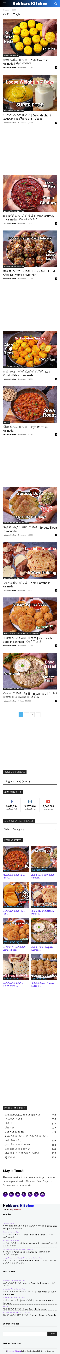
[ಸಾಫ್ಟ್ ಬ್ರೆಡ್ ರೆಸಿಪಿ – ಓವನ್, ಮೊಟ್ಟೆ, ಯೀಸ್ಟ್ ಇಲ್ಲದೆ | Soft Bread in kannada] (16, 967)
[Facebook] (5, 1194)
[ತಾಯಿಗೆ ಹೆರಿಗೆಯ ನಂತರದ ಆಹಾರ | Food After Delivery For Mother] (30, 249)
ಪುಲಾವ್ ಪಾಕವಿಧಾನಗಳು (11, 1232)
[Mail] (17, 1194)
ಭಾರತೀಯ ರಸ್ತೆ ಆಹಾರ (11, 1241)
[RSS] (30, 1194)
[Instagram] (11, 1194)
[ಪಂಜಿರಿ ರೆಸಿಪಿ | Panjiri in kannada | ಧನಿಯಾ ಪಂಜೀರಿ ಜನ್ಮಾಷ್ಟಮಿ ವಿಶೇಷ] (30, 671)
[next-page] (38, 714)
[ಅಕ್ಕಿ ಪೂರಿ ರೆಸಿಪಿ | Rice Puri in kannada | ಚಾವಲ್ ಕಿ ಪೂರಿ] (16, 895)
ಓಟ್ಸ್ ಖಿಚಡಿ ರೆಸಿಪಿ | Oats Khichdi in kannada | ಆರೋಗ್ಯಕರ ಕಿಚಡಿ (27, 117)
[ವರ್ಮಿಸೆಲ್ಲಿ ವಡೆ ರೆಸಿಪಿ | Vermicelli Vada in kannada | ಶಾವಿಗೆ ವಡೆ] (30, 616)
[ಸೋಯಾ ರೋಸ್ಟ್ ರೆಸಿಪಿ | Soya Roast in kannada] (30, 405)
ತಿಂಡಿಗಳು (6, 422)
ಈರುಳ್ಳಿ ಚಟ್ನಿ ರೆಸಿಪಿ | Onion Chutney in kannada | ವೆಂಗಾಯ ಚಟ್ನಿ (28, 217)
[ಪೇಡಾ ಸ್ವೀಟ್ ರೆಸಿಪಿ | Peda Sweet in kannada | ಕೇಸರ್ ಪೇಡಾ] (30, 38)
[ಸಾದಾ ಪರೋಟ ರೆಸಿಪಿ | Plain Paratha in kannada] (30, 560)
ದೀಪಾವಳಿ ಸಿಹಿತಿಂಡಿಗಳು (11, 55)
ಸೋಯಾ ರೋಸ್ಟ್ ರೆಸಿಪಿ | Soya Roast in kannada (24, 1309)
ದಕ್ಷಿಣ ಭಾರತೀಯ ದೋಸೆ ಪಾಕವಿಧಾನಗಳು (16, 523)
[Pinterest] (23, 1194)
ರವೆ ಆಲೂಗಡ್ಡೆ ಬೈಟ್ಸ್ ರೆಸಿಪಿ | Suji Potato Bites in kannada (26, 373)
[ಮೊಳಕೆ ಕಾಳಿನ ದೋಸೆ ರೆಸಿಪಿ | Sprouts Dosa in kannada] (30, 505)
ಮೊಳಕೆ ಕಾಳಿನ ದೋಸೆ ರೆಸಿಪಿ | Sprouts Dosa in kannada (29, 1315)
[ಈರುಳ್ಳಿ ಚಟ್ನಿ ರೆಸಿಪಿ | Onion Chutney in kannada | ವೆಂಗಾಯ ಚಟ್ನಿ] (30, 193)
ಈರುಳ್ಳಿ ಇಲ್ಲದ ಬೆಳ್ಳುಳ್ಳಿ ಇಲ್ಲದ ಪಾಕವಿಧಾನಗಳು (21, 633)
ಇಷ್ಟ (11, 800)
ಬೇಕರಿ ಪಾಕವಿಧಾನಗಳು (11, 979)
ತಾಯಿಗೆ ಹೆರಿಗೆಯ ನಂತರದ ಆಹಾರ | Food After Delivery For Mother (29, 273)
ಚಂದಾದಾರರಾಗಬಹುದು (48, 800)
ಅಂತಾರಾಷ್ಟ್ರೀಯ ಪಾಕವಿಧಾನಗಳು (14, 111)
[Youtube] (42, 1194)
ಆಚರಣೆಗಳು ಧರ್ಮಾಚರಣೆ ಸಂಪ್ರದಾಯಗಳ (18, 1249)
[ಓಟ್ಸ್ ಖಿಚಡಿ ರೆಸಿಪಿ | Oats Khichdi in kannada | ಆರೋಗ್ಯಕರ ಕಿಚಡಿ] (30, 93)
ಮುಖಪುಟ (6, 10)
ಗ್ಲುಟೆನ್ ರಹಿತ (8, 1223)
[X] (36, 1194)
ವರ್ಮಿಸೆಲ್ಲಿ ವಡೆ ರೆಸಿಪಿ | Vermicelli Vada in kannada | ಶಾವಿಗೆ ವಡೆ (27, 640)
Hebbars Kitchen (9, 67)
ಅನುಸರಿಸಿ (30, 800)
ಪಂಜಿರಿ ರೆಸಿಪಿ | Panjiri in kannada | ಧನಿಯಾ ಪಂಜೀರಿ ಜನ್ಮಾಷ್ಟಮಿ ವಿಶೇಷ (30, 695)
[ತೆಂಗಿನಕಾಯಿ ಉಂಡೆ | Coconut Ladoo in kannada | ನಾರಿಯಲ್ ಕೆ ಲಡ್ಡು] (44, 967)
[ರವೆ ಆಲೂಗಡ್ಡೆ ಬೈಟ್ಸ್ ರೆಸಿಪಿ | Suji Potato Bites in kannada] (30, 349)
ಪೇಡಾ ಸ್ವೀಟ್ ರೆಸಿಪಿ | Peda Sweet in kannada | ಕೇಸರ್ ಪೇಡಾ (25, 61)
